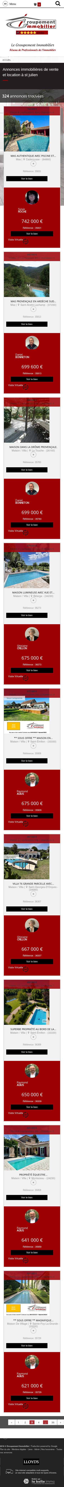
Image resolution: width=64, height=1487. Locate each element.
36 (53, 1422)
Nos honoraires (48, 1449)
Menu (12, 3)
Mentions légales (19, 1449)
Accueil (6, 59)
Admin (37, 1449)
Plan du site (5, 1449)
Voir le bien (27, 178)
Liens (30, 1449)
